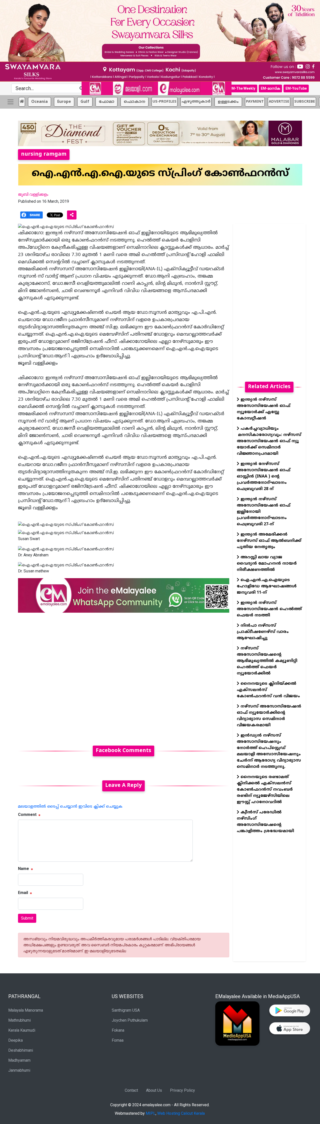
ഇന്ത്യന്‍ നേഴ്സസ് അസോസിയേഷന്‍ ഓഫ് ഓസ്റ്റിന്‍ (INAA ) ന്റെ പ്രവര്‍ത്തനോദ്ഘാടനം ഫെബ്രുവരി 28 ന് (263, 477)
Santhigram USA (126, 1010)
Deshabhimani (20, 1050)
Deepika (15, 1040)
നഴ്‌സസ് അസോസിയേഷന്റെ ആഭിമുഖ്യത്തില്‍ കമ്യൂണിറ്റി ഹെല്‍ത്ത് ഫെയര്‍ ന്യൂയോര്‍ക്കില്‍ (267, 661)
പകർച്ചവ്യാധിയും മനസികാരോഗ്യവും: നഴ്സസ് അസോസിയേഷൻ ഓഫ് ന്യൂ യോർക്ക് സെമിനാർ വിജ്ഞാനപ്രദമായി (269, 441)
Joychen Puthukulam (130, 1020)
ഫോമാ (106, 101)
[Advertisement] (123, 676)
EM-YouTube (296, 88)
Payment (255, 101)
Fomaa (118, 1040)
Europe (64, 101)
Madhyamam (19, 1060)
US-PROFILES (164, 101)
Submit (27, 918)
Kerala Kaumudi (21, 1030)
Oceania (39, 101)
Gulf (84, 101)
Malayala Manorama (25, 1010)
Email (23, 892)
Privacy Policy (182, 1090)
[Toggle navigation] (10, 102)
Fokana (118, 1030)
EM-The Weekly (242, 88)
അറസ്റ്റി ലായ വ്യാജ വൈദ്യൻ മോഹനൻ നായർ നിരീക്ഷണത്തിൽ (267, 563)
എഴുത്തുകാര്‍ (196, 101)
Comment (27, 814)
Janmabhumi (19, 1070)
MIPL (151, 1113)
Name (23, 868)
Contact (131, 1090)
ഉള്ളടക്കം (228, 101)
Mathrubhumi (19, 1020)
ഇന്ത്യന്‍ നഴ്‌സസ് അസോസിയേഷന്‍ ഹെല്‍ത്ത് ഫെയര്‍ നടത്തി (269, 609)
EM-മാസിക (270, 88)
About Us (154, 1090)
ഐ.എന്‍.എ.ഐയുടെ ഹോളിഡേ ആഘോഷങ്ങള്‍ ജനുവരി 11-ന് (266, 586)
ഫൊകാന (134, 101)
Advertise (279, 101)
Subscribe (304, 101)
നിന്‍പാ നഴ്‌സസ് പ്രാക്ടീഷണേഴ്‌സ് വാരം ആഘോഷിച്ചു (263, 632)
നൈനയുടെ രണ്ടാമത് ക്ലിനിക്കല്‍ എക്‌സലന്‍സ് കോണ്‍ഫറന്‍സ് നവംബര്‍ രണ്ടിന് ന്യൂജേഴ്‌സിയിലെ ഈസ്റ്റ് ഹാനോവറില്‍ (265, 790)
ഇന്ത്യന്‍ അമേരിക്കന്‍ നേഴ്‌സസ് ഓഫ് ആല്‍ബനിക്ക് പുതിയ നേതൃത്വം (269, 541)
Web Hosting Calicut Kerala (181, 1113)
